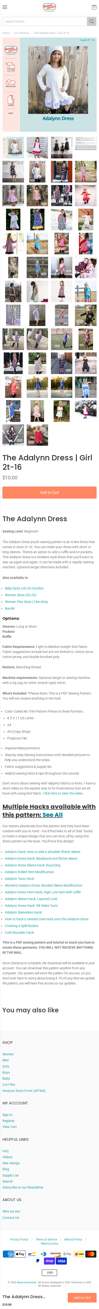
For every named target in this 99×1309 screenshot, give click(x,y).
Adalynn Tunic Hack (19, 879)
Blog (5, 1169)
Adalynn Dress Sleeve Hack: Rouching (32, 865)
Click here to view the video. (63, 793)
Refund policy (49, 1243)
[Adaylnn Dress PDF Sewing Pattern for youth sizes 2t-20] (13, 147)
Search (7, 1181)
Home (6, 33)
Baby (6, 1078)
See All (53, 815)
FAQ (5, 1151)
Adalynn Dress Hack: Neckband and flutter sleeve (41, 858)
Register (8, 1121)
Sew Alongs (11, 1163)
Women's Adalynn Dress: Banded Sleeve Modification (43, 885)
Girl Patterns (21, 33)
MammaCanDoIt (27, 1282)
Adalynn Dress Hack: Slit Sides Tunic (31, 906)
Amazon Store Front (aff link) (24, 1091)
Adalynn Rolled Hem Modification (29, 872)
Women (8, 1054)
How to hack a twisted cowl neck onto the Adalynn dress (46, 919)
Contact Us (10, 1218)
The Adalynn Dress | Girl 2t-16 (51, 33)
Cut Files (8, 1084)
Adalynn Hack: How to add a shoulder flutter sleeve (42, 852)
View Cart (9, 1127)
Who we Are (11, 1211)
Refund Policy (73, 1239)
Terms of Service (46, 1239)
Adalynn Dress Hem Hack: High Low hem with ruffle (43, 892)
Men (5, 1060)
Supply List (10, 1175)
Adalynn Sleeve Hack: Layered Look (31, 899)
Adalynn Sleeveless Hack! (23, 912)
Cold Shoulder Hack (19, 932)
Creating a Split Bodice (21, 926)
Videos (7, 1157)
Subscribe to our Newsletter (22, 1187)
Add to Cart (49, 492)
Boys (6, 1072)
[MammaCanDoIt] (49, 7)
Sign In (7, 1115)
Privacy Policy (19, 1239)
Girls (5, 1066)
